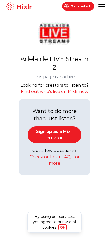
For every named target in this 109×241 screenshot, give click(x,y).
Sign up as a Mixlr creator (54, 134)
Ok (62, 227)
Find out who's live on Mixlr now (54, 91)
